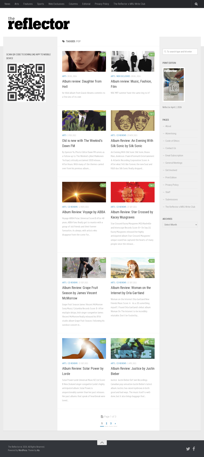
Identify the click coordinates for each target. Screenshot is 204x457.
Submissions (171, 199)
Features (28, 3)
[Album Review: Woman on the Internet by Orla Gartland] (133, 267)
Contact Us (170, 148)
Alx (38, 450)
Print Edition (171, 177)
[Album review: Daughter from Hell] (84, 61)
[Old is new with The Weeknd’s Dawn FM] (84, 120)
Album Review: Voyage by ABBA (83, 212)
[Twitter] (188, 449)
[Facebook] (194, 449)
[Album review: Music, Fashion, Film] (133, 61)
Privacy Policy (102, 3)
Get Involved (171, 170)
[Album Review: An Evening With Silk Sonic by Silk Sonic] (133, 120)
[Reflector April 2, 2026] (174, 101)
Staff (167, 192)
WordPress (22, 450)
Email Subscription (174, 155)
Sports (40, 3)
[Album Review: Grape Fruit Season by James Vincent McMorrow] (84, 267)
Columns (73, 3)
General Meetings (173, 162)
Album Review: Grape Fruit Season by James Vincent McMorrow (80, 293)
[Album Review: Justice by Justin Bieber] (133, 348)
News (7, 3)
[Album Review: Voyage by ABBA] (84, 192)
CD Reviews (121, 135)
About (168, 126)
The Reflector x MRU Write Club (129, 3)
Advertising (170, 133)
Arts (17, 3)
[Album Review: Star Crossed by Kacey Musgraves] (133, 192)
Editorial (86, 3)
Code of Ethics (172, 140)
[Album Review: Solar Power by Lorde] (84, 348)
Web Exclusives (56, 3)
